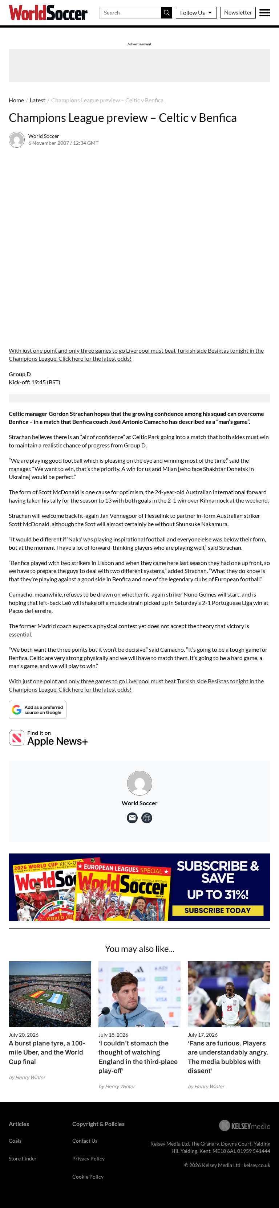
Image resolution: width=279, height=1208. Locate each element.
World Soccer (43, 136)
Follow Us (192, 12)
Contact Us (84, 1141)
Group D (20, 373)
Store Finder (23, 1158)
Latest (37, 100)
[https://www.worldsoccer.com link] (146, 817)
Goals (15, 1141)
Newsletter (238, 12)
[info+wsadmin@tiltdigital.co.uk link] (132, 817)
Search (166, 13)
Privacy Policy (88, 1158)
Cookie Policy (88, 1177)
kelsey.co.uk (257, 1165)
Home (16, 100)
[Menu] (264, 12)
